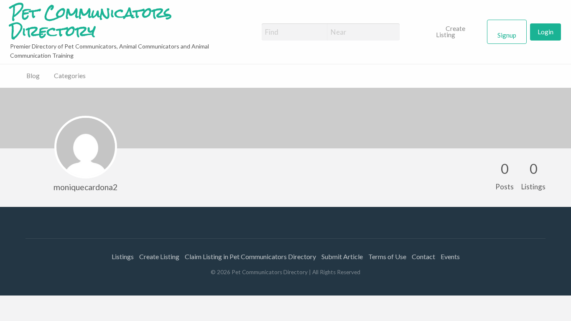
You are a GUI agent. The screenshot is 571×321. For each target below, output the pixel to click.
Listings (123, 256)
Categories (70, 75)
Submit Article (342, 256)
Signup (506, 35)
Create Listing (451, 32)
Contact (423, 256)
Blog (33, 75)
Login (545, 32)
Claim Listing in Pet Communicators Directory (250, 256)
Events (450, 256)
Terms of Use (387, 256)
